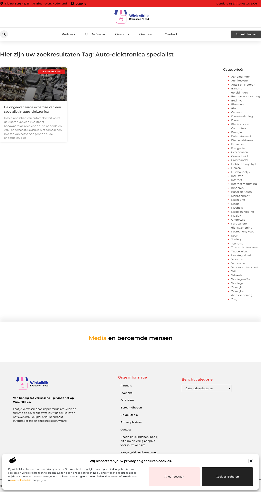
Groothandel (239, 160)
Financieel (238, 144)
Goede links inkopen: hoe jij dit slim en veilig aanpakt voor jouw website (139, 441)
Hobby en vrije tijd (243, 164)
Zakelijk (236, 287)
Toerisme (237, 243)
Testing (236, 239)
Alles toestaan (174, 476)
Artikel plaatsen (131, 422)
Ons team (147, 34)
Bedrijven (237, 100)
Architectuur (239, 80)
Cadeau (236, 112)
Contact (171, 34)
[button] (251, 461)
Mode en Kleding (242, 211)
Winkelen (237, 275)
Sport (234, 235)
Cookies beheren (227, 476)
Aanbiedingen (241, 76)
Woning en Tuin (241, 279)
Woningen (238, 283)
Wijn (234, 271)
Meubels (237, 207)
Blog (234, 108)
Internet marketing (244, 183)
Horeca (236, 168)
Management (240, 195)
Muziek (236, 215)
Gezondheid (239, 156)
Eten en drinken (242, 140)
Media (235, 203)
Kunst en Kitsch (241, 191)
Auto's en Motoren (243, 84)
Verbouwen (239, 263)
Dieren (235, 120)
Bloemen (237, 104)
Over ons (122, 34)
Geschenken (239, 152)
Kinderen (237, 187)
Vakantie (237, 259)
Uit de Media (129, 414)
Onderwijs (238, 219)
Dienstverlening (242, 116)
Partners (68, 34)
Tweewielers (239, 251)
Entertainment (241, 136)
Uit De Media (95, 34)
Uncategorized (241, 255)
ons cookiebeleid (20, 480)
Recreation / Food (242, 231)
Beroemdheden (131, 407)
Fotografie (238, 148)
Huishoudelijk (240, 172)
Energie (236, 132)
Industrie (237, 175)
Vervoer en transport (244, 267)
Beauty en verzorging (245, 96)
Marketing (238, 199)
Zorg (234, 299)
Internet (236, 180)
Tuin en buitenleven (244, 247)
